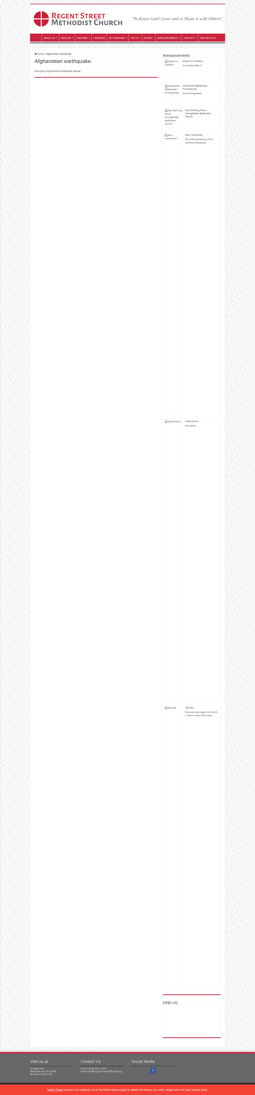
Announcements (167, 38)
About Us (49, 38)
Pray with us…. (209, 38)
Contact (189, 38)
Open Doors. (192, 421)
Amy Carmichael (193, 134)
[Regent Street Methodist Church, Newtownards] (78, 18)
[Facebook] (153, 1071)
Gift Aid (189, 707)
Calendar (99, 38)
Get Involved (117, 38)
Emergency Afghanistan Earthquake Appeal (57, 71)
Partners (82, 38)
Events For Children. (193, 61)
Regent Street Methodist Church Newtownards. (37, 37)
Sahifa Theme (55, 1089)
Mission (66, 38)
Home (40, 53)
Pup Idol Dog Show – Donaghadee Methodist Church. (198, 113)
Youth (134, 38)
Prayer (148, 38)
